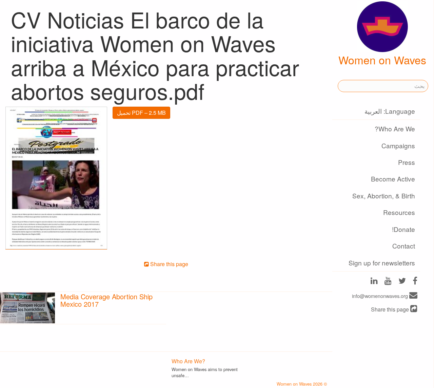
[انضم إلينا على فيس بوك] (415, 281)
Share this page (390, 309)
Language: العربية (389, 110)
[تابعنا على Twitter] (402, 281)
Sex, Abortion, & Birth (383, 195)
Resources (399, 212)
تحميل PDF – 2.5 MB (141, 112)
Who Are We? (395, 128)
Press (406, 162)
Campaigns (398, 145)
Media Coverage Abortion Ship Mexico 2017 (106, 300)
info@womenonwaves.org (380, 295)
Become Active (393, 178)
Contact (403, 245)
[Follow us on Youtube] (388, 281)
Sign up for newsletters (382, 262)
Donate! (403, 229)
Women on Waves (382, 59)
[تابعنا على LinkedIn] (374, 281)
